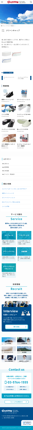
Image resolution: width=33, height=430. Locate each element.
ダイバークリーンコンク (8, 197)
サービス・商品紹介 (8, 72)
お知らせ (6, 163)
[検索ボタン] (31, 2)
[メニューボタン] (2, 2)
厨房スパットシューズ (8, 193)
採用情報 (6, 167)
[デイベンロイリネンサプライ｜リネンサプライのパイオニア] (16, 2)
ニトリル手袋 (5, 206)
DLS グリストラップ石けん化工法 (11, 202)
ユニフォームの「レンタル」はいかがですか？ (14, 188)
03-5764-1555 (8, 418)
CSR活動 (6, 170)
